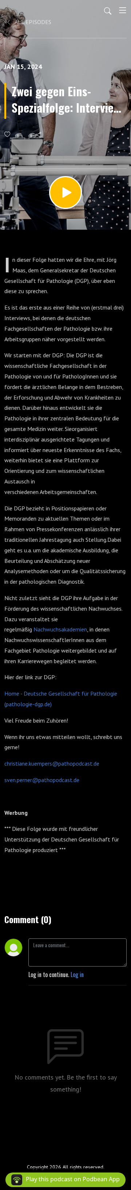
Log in (77, 974)
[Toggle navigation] (122, 10)
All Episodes (32, 22)
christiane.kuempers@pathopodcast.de (51, 763)
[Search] (107, 10)
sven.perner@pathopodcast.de (41, 779)
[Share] (39, 135)
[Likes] (8, 134)
